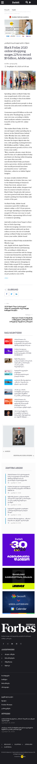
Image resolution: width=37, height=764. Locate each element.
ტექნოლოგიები (7, 697)
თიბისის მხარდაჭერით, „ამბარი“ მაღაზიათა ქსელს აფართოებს (22, 382)
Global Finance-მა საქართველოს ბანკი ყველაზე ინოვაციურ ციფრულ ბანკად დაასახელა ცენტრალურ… (23, 403)
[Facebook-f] (3, 644)
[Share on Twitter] (11, 294)
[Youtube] (12, 644)
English (14, 10)
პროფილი (5, 687)
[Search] (27, 2)
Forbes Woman (6, 704)
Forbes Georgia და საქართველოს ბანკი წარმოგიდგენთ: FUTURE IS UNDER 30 (19, 488)
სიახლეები (5, 675)
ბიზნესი (4, 679)
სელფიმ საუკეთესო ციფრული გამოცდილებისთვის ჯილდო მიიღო (18, 510)
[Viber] (21, 644)
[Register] (30, 2)
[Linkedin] (16, 644)
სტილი (3, 701)
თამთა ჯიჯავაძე (10, 63)
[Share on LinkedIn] (16, 294)
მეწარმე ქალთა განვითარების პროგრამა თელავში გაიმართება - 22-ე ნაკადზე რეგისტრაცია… (23, 362)
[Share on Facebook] (6, 294)
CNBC (6, 278)
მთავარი (6, 10)
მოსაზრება (5, 683)
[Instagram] (8, 644)
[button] (2, 2)
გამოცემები (5, 708)
